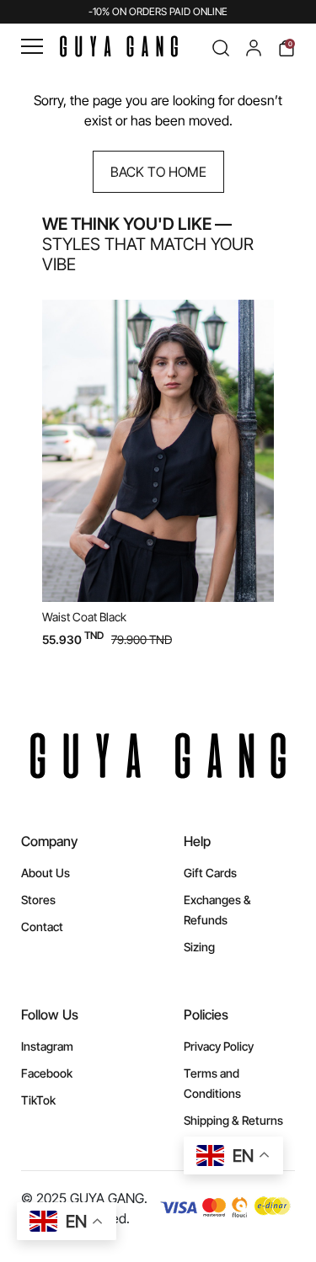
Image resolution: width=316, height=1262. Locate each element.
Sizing (199, 947)
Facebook (46, 1073)
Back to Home (158, 171)
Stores (38, 899)
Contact (42, 926)
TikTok (38, 1100)
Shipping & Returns (233, 1120)
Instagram (47, 1046)
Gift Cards (210, 872)
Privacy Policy (219, 1046)
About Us (45, 872)
